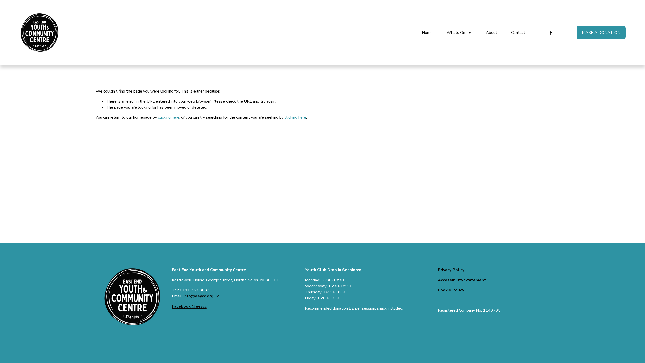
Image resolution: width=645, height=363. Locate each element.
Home (427, 32)
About (491, 32)
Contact (518, 32)
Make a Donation (601, 32)
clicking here (168, 117)
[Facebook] (550, 32)
